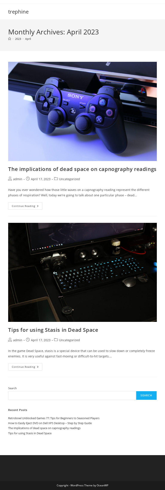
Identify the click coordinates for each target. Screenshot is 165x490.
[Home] (9, 39)
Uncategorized (69, 179)
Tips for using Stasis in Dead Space (53, 329)
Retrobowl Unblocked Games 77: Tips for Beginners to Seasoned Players (53, 418)
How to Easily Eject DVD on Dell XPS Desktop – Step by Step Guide (50, 423)
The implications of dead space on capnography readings (82, 168)
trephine (18, 11)
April (28, 39)
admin (17, 179)
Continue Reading (27, 207)
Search (12, 388)
